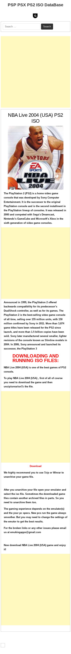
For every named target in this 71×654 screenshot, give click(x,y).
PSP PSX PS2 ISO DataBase (35, 4)
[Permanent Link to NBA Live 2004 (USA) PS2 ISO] (35, 157)
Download (35, 466)
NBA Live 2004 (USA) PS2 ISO (35, 118)
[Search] (35, 16)
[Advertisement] (35, 72)
